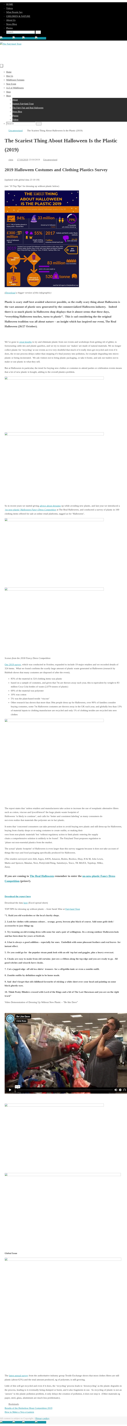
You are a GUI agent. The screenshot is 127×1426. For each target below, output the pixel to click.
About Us (10, 20)
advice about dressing (50, 506)
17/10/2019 (22, 159)
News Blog (11, 24)
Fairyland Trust (72, 909)
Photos (9, 28)
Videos (9, 8)
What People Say (14, 12)
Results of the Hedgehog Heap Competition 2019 (28, 1408)
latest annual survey (18, 1375)
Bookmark (14, 1404)
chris (11, 159)
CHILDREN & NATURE (18, 16)
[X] (17, 38)
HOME (9, 4)
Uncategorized (16, 130)
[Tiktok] (40, 38)
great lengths (25, 342)
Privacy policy (42, 1418)
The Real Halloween (42, 876)
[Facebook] (6, 38)
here (26, 903)
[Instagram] (28, 38)
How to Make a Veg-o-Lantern (19, 1412)
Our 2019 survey (13, 664)
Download (10, 292)
